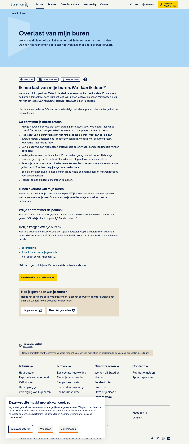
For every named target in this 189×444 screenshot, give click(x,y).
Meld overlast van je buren (36, 277)
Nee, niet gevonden (60, 310)
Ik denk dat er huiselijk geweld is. (39, 252)
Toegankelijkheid (71, 439)
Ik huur (40, 4)
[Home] (19, 5)
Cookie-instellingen (92, 439)
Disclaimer (55, 439)
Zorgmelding (29, 248)
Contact (105, 4)
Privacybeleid (41, 439)
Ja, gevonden (30, 310)
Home (13, 13)
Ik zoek (52, 4)
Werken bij (90, 4)
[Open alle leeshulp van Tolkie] (85, 79)
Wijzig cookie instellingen (136, 353)
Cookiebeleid (25, 439)
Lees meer (32, 347)
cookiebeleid (15, 417)
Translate (149, 4)
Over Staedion (69, 4)
